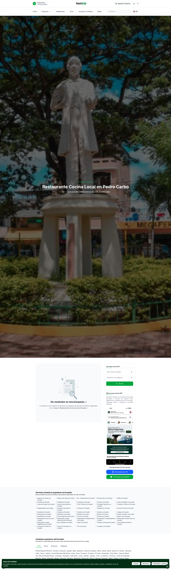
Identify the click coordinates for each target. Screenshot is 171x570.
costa (39, 546)
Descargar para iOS (121, 472)
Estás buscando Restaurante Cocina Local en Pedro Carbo (89, 192)
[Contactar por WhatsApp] (167, 566)
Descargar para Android (121, 477)
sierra (46, 546)
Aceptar (136, 563)
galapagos (63, 546)
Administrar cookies (159, 563)
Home (63, 192)
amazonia (54, 546)
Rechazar (146, 563)
